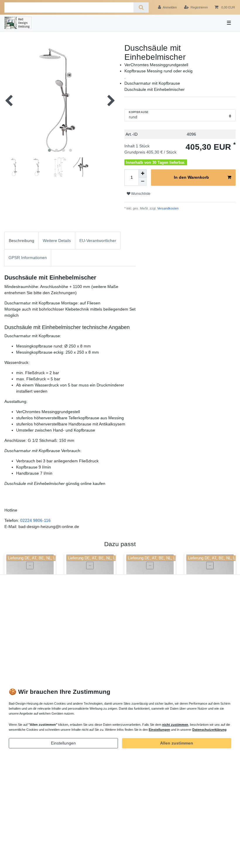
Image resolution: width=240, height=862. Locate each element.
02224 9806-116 (35, 520)
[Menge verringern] (142, 182)
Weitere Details (57, 240)
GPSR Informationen (27, 257)
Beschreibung (21, 240)
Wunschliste (140, 194)
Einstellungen (63, 743)
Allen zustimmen (176, 743)
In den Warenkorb (191, 177)
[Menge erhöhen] (142, 173)
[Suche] (140, 7)
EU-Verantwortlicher (97, 240)
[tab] (21, 240)
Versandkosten (167, 208)
